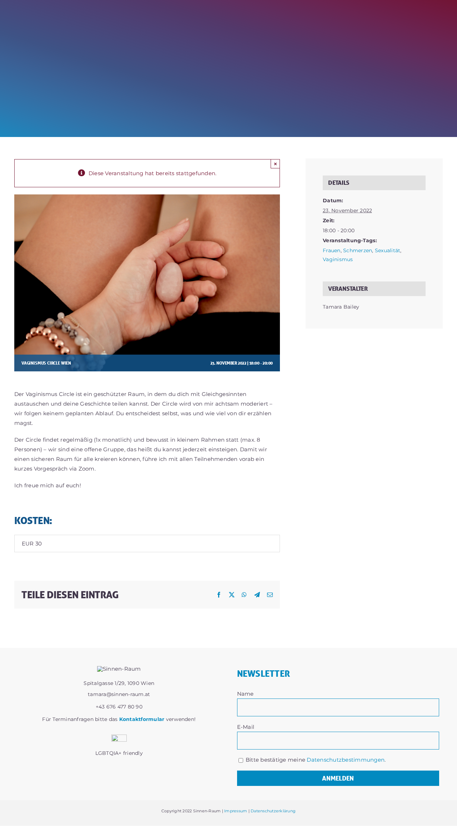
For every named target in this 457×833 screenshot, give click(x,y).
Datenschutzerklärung (273, 810)
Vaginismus (338, 259)
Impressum (235, 810)
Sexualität (388, 250)
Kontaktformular (142, 719)
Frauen (332, 250)
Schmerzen (357, 250)
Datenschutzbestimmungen (346, 759)
